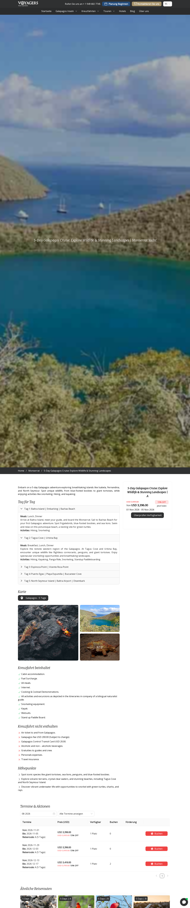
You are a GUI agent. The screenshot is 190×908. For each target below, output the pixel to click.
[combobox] (166, 4)
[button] (68, 508)
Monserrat (34, 470)
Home (21, 470)
